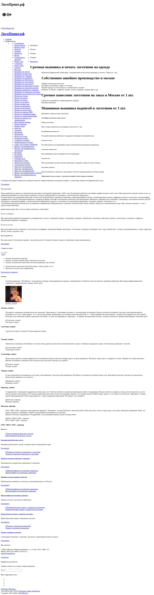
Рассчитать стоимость (9, 272)
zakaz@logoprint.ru (83, 23)
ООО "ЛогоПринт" (20, 593)
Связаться (4, 557)
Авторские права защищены (29, 591)
